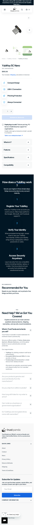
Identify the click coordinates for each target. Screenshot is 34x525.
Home (3, 58)
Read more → (17, 4)
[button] (5, 10)
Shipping (13, 75)
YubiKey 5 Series (11, 58)
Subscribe (16, 497)
